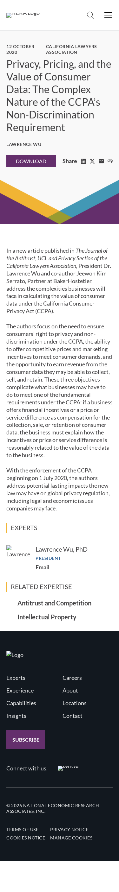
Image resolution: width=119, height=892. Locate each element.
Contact (73, 715)
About (70, 690)
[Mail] (101, 161)
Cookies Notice (25, 837)
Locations (75, 702)
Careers (72, 677)
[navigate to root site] (14, 654)
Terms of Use (22, 829)
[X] (92, 161)
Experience (20, 690)
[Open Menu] (108, 15)
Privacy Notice (69, 829)
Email (43, 567)
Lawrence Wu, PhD (62, 549)
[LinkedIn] (83, 161)
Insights (16, 715)
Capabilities (21, 702)
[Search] (90, 15)
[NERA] (23, 15)
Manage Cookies (71, 837)
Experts (15, 677)
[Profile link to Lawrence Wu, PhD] (18, 557)
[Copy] (110, 161)
